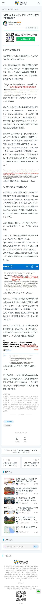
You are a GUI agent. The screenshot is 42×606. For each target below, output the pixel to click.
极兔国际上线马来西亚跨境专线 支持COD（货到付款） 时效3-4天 (26, 490)
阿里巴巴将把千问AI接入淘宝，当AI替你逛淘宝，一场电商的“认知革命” (26, 519)
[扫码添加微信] (38, 591)
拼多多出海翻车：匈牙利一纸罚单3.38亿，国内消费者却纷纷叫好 (26, 481)
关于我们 (21, 583)
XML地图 (32, 588)
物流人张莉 (13, 22)
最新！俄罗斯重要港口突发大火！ (26, 528)
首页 (4, 9)
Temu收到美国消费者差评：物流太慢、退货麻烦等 (27, 509)
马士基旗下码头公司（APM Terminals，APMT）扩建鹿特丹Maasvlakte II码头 (26, 500)
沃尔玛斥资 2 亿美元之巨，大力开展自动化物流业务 (21, 16)
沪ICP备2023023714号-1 (21, 588)
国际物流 (10, 9)
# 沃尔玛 (7, 425)
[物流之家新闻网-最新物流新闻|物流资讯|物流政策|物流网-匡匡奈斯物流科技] (21, 2)
